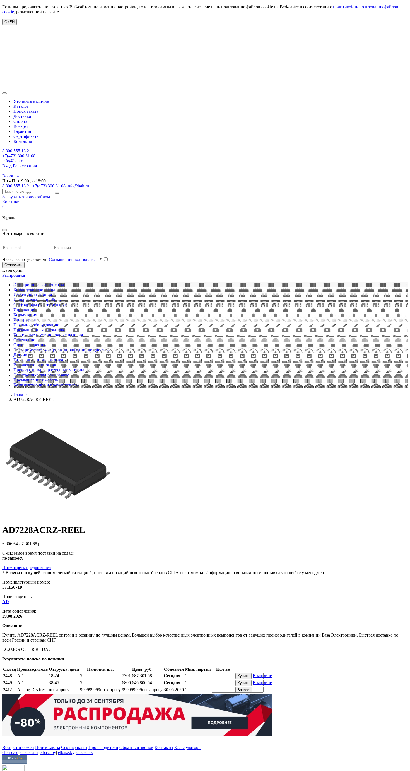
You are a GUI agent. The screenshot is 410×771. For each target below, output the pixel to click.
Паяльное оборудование (36, 324)
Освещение (24, 339)
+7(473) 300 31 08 (18, 155)
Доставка (22, 116)
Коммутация (25, 314)
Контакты (22, 141)
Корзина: (10, 201)
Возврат (21, 126)
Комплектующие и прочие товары (46, 385)
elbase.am (29, 752)
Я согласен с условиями (52, 259)
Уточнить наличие (31, 101)
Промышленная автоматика (39, 329)
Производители (103, 747)
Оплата (20, 121)
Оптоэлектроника (30, 344)
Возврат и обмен (18, 747)
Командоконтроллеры (34, 289)
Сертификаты (26, 136)
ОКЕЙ (9, 22)
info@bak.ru (13, 160)
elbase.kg (66, 752)
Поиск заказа (25, 111)
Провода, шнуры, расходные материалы (51, 370)
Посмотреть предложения (26, 567)
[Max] (6, 739)
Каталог (21, 106)
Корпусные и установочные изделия (48, 334)
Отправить (13, 265)
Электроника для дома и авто (41, 375)
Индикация (24, 309)
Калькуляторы (187, 747)
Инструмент (25, 319)
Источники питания (32, 294)
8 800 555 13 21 (16, 150)
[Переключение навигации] (4, 93)
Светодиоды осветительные (40, 304)
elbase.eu (10, 752)
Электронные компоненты (38, 284)
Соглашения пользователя (73, 259)
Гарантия (22, 131)
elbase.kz (84, 752)
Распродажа (13, 275)
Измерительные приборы (37, 299)
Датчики (21, 355)
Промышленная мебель (35, 380)
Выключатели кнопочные (37, 365)
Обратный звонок (136, 747)
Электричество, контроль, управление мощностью (61, 349)
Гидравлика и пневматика (38, 360)
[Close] (4, 230)
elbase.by (48, 752)
